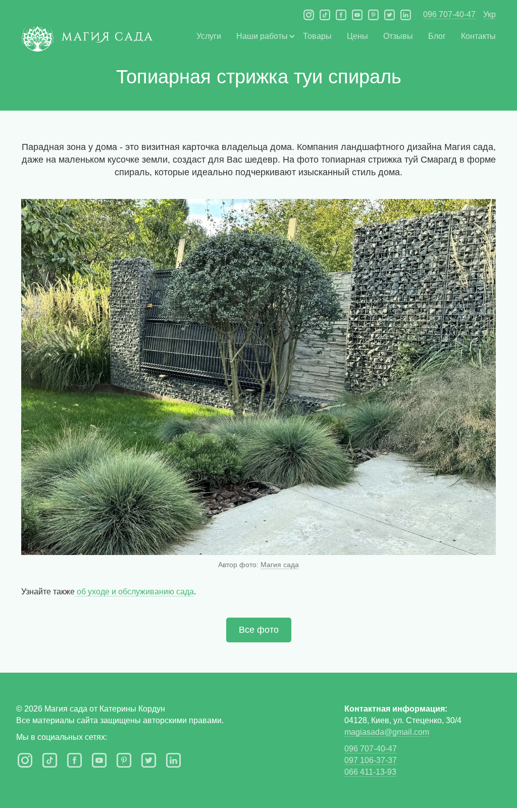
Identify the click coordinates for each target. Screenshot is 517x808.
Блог (437, 36)
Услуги (208, 36)
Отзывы (398, 36)
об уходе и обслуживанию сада (134, 591)
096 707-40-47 (449, 14)
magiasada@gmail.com (386, 732)
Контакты (478, 36)
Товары (317, 36)
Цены (357, 36)
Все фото (259, 630)
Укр (489, 14)
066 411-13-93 (370, 772)
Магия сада (280, 565)
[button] (262, 36)
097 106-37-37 (370, 760)
